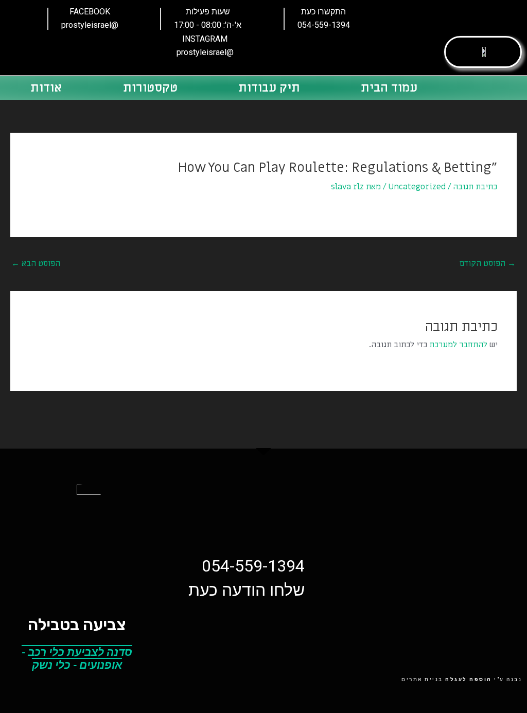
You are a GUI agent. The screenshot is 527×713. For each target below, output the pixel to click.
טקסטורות (150, 88)
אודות (46, 88)
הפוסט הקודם (488, 263)
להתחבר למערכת (458, 344)
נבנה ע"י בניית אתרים (461, 679)
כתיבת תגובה (475, 186)
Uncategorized (417, 186)
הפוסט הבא (35, 263)
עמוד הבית (389, 88)
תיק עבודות (269, 88)
